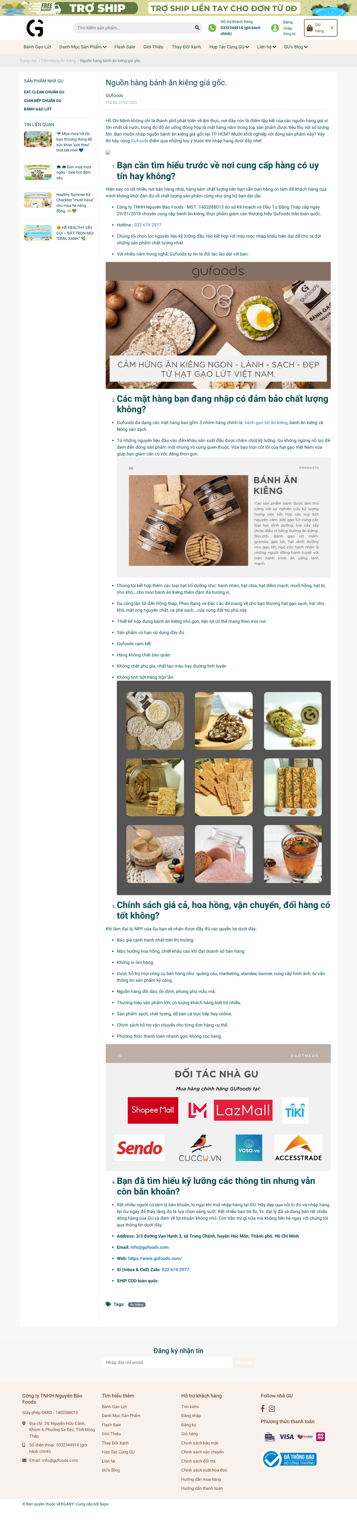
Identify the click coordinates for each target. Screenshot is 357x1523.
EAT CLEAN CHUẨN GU (44, 92)
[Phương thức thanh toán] (295, 1436)
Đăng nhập (288, 25)
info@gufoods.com (60, 1460)
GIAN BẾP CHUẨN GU (42, 100)
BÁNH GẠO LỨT (38, 109)
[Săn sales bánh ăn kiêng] (178, 7)
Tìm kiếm (190, 1406)
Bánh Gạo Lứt (114, 1406)
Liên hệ (108, 1461)
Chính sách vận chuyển (202, 1452)
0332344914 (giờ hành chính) (240, 30)
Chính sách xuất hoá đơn (204, 1470)
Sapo (104, 1504)
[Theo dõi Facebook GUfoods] (262, 1409)
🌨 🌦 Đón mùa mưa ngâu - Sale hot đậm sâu (73, 172)
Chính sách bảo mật (199, 1443)
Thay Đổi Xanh (115, 1443)
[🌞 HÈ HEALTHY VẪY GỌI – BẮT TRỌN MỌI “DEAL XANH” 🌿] (38, 233)
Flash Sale (111, 1424)
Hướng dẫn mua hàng (201, 1479)
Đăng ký (289, 34)
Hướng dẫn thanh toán (202, 1488)
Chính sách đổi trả (198, 1461)
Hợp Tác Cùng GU (118, 1452)
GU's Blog (111, 1470)
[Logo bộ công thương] (289, 1458)
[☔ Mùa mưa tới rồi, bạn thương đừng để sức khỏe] (38, 139)
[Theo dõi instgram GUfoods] (272, 1409)
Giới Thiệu (111, 1433)
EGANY (67, 1504)
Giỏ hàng (189, 1433)
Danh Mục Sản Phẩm (121, 1415)
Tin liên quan (39, 124)
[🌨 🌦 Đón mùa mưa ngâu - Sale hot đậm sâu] (38, 172)
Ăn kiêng (136, 1305)
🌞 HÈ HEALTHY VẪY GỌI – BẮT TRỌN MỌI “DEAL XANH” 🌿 (75, 233)
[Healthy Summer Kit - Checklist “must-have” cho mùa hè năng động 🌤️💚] (38, 200)
